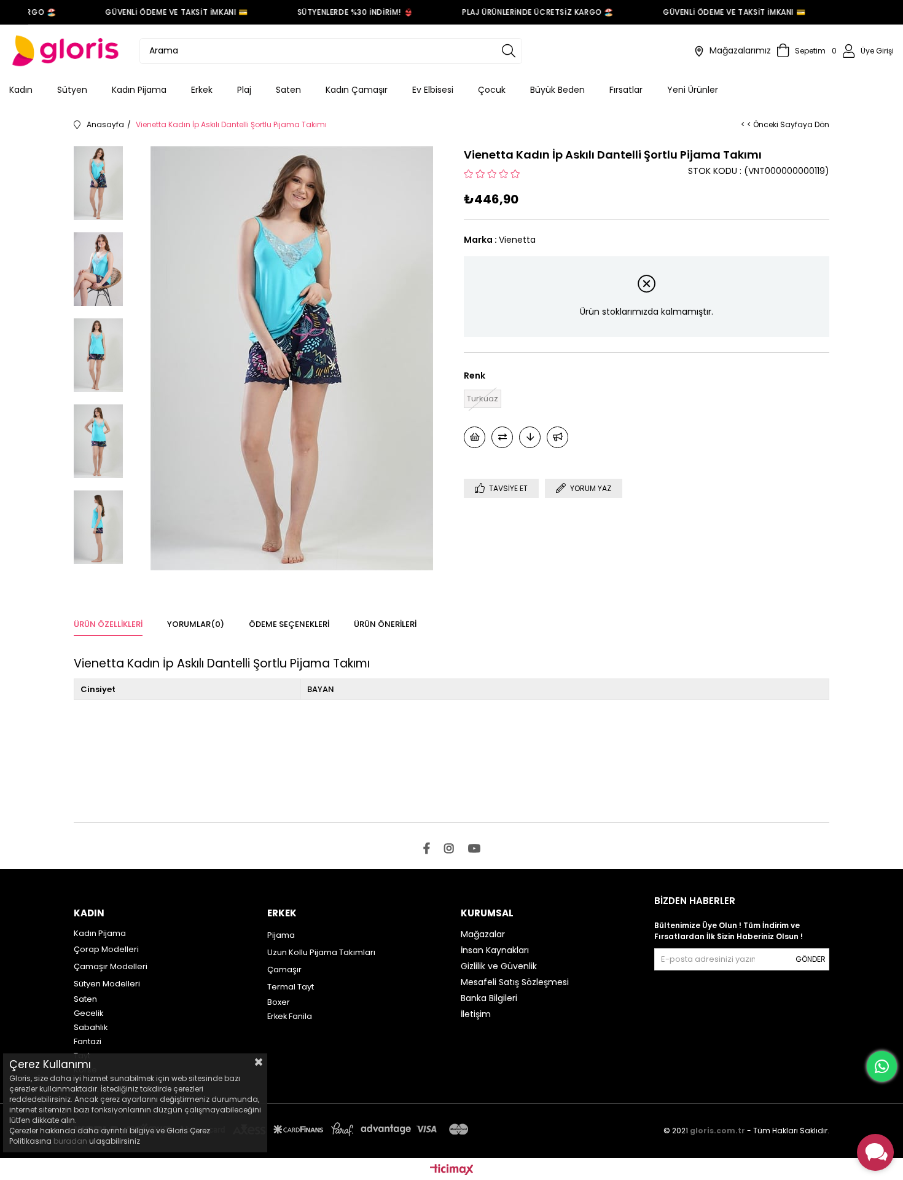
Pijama (281, 935)
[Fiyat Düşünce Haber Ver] (530, 437)
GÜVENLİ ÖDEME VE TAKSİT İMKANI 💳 (167, 12)
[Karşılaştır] (502, 437)
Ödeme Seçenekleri (289, 624)
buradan (70, 1141)
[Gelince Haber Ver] (557, 437)
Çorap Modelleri (106, 949)
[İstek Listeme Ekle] (474, 437)
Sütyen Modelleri (107, 983)
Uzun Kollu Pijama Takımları (321, 952)
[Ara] (509, 51)
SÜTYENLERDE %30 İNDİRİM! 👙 (346, 12)
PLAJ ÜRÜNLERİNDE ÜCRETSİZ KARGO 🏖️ (528, 12)
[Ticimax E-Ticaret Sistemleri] (452, 1170)
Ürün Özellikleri (108, 624)
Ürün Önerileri (385, 624)
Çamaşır (284, 969)
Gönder (811, 959)
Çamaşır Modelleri (110, 966)
